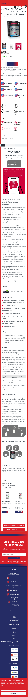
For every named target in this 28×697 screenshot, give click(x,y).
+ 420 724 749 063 (13, 590)
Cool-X (14, 634)
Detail (5, 511)
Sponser (14, 632)
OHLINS (14, 630)
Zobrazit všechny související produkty (14, 525)
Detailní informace (4, 131)
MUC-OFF (14, 628)
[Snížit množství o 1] (6, 65)
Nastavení (13, 689)
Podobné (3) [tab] (8, 145)
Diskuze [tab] (13, 145)
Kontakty (14, 617)
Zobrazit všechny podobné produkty (14, 529)
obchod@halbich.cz (14, 581)
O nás (14, 614)
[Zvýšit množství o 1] (6, 63)
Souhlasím (13, 693)
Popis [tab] (3, 145)
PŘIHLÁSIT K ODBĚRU (14, 558)
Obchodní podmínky (14, 619)
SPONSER (10, 483)
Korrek (14, 635)
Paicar (14, 638)
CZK (15, 7)
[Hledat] (18, 6)
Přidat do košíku (12, 64)
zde (2, 685)
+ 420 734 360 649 (13, 578)
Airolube (14, 636)
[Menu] (25, 6)
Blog (14, 616)
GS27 (14, 631)
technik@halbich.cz (14, 594)
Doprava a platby (14, 620)
